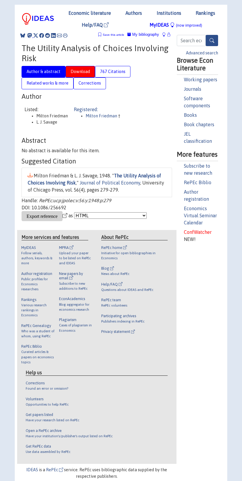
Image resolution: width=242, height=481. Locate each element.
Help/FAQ (93, 24)
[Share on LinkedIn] (53, 35)
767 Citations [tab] (112, 71)
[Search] (212, 40)
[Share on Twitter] (35, 35)
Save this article (113, 34)
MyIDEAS (176, 24)
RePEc (52, 469)
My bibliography (145, 34)
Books (190, 115)
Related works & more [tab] (47, 83)
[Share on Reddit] (47, 35)
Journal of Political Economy (110, 182)
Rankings (205, 13)
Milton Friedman (102, 116)
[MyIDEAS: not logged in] (165, 34)
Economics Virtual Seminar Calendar (200, 215)
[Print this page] (65, 35)
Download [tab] (80, 71)
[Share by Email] (59, 35)
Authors (133, 13)
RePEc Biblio (197, 182)
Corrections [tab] (90, 83)
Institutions (169, 13)
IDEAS (32, 469)
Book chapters (199, 124)
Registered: (86, 109)
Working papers (200, 79)
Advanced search (202, 53)
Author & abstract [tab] (43, 71)
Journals (192, 89)
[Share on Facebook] (41, 35)
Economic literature (89, 13)
